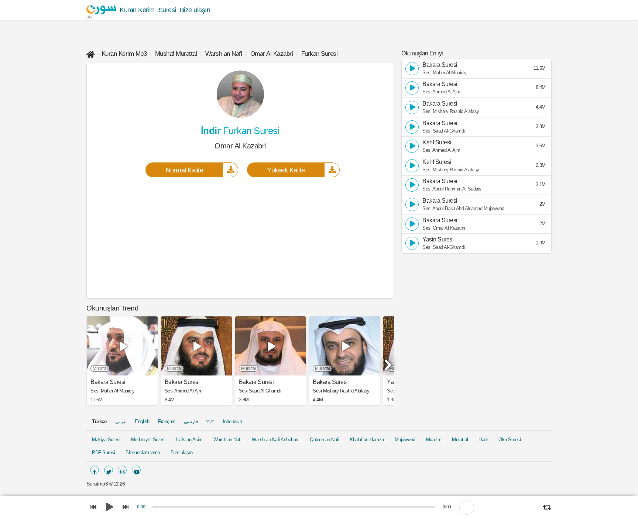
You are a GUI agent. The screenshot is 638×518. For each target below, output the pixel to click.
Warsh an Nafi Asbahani (275, 439)
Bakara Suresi (108, 382)
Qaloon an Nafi (324, 439)
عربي (120, 421)
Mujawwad (405, 439)
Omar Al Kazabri (271, 53)
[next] (386, 362)
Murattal (460, 439)
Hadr (483, 439)
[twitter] (108, 470)
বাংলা (210, 421)
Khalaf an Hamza (367, 439)
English (142, 421)
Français (166, 421)
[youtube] (136, 470)
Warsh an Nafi (223, 53)
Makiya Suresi (106, 439)
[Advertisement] (240, 237)
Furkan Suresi (319, 53)
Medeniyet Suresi (148, 439)
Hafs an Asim (189, 439)
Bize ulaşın (195, 10)
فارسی (191, 421)
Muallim (434, 439)
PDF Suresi (103, 452)
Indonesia (232, 421)
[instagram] (122, 470)
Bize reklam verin (143, 452)
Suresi (167, 10)
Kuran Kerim (137, 10)
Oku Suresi (509, 439)
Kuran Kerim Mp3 (124, 53)
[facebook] (94, 470)
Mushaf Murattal (176, 53)
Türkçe (99, 421)
